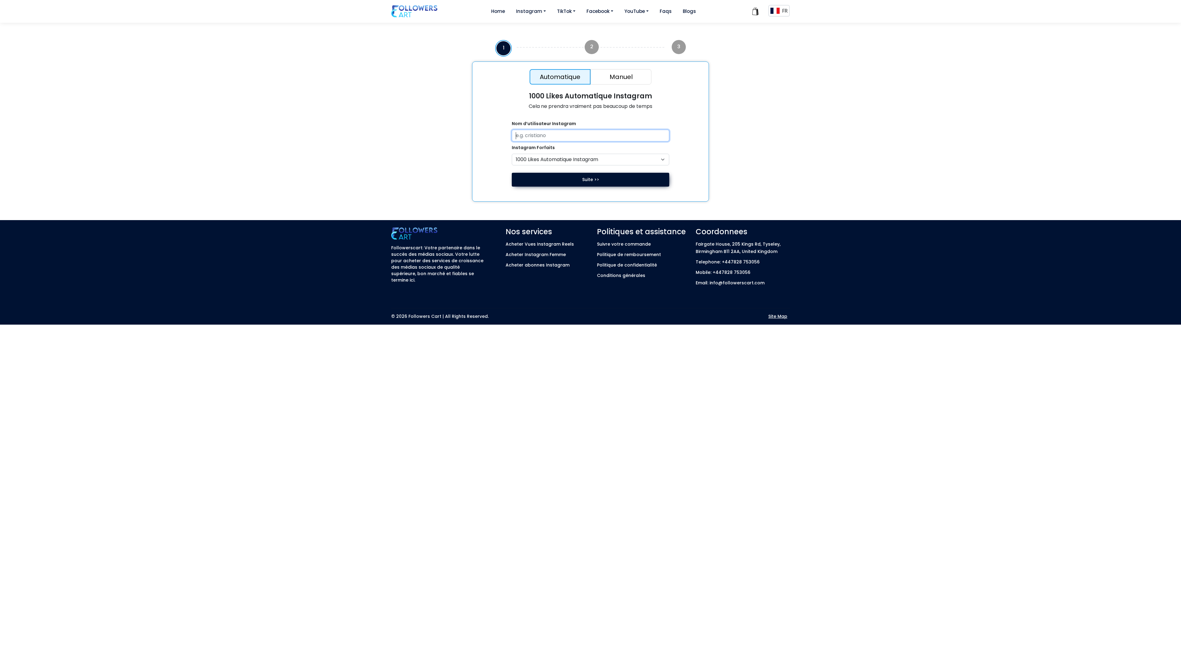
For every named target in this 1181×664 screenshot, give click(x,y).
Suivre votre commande (624, 244)
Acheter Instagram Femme (536, 254)
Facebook (598, 11)
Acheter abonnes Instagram (538, 265)
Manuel (621, 77)
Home (498, 11)
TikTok (564, 11)
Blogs (689, 11)
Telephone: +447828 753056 (728, 262)
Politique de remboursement (629, 254)
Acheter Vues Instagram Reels (540, 244)
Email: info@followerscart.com (730, 283)
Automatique (560, 77)
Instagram (529, 11)
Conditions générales (621, 275)
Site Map (777, 316)
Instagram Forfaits (533, 147)
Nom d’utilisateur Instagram (544, 124)
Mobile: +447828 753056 (723, 272)
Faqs (666, 11)
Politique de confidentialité (627, 265)
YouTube (634, 11)
